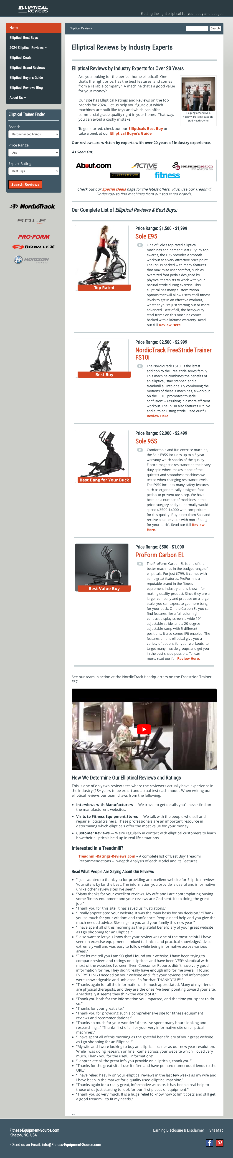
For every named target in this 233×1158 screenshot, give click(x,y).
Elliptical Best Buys (24, 37)
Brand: (14, 126)
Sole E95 (146, 236)
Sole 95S (146, 441)
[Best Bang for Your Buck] (102, 456)
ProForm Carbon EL (159, 555)
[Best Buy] (102, 357)
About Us (17, 97)
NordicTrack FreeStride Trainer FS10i (173, 353)
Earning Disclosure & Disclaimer (178, 1130)
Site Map (216, 1130)
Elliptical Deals (20, 57)
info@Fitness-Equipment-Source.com (71, 1144)
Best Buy (155, 128)
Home (14, 27)
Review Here (157, 416)
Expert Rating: (20, 163)
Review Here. (188, 658)
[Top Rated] (102, 257)
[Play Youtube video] (144, 729)
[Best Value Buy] (102, 567)
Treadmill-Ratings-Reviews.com (107, 856)
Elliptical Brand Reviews (27, 67)
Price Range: (19, 145)
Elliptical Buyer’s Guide (26, 77)
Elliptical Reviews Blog (26, 87)
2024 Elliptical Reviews (27, 47)
